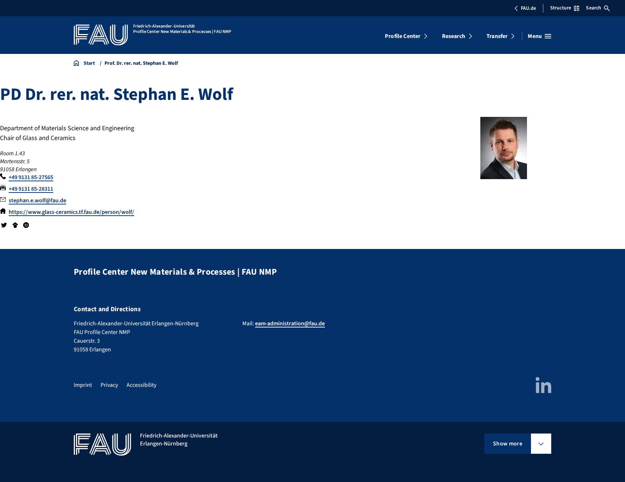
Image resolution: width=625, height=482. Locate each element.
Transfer (496, 36)
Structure (560, 8)
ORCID (26, 225)
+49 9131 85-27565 (31, 177)
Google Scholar (15, 225)
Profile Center (402, 36)
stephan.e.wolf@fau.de (37, 200)
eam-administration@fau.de (290, 323)
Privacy (109, 385)
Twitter (4, 225)
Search (593, 8)
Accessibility (141, 385)
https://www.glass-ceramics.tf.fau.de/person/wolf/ (71, 212)
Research (453, 36)
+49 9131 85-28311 (31, 189)
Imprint (83, 385)
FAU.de (528, 8)
